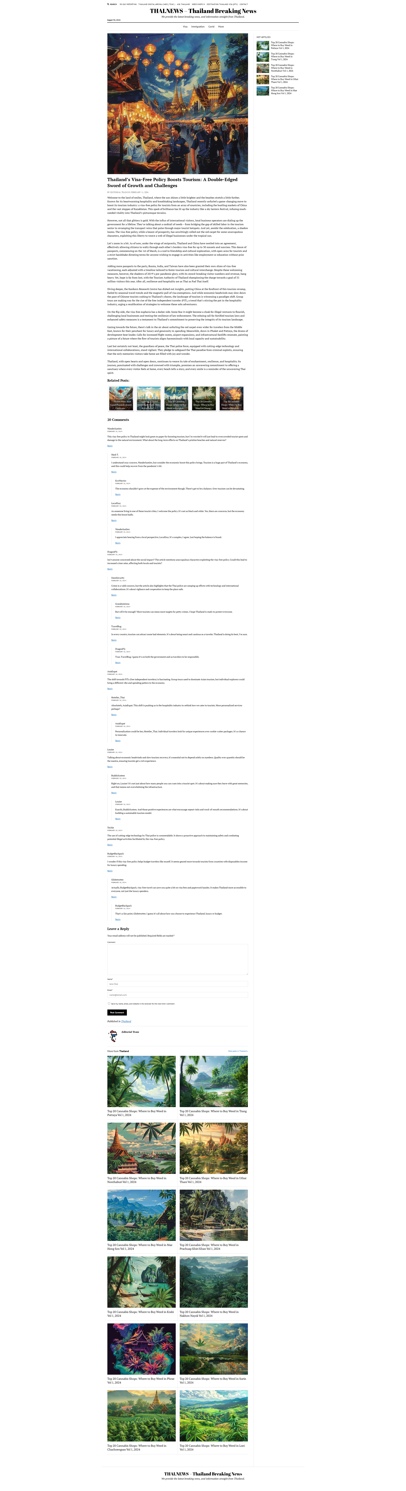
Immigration (198, 26)
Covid (211, 26)
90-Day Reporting (128, 4)
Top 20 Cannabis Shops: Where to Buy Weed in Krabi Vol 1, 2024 (140, 1314)
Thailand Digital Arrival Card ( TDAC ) (156, 4)
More (221, 26)
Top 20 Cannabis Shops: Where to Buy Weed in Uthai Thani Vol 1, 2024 (213, 1180)
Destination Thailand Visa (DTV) (222, 4)
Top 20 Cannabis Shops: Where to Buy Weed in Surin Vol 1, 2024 (213, 1380)
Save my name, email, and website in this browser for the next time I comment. (143, 1004)
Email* (110, 990)
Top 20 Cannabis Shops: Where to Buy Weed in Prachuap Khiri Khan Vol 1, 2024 (209, 1247)
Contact (244, 4)
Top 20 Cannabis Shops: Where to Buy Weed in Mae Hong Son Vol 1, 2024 (139, 1247)
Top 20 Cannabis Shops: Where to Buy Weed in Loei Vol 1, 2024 (212, 1447)
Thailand (126, 1021)
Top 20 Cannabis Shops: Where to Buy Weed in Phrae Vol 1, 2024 (140, 1380)
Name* (110, 979)
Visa (185, 26)
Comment (111, 942)
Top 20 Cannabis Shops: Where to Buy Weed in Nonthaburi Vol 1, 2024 (136, 1180)
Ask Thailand (183, 4)
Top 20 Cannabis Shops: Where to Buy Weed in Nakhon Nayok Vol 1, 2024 (209, 1314)
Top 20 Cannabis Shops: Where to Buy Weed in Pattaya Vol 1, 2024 (136, 1113)
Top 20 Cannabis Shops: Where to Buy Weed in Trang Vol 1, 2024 (213, 1113)
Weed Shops (197, 4)
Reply (110, 445)
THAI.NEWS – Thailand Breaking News (203, 11)
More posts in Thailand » (238, 1051)
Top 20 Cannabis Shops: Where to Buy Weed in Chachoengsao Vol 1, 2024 (136, 1447)
